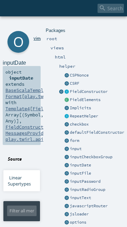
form (74, 140)
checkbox (79, 124)
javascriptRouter (89, 206)
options (78, 222)
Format (13, 96)
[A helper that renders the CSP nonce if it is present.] (66, 75)
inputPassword (85, 181)
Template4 (17, 109)
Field (39, 109)
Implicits (80, 108)
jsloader (79, 214)
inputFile (80, 173)
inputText (80, 197)
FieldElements (85, 99)
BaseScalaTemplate (28, 90)
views (39, 38)
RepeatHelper (84, 116)
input (76, 148)
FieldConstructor (89, 91)
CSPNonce (79, 75)
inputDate (80, 165)
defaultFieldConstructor (97, 132)
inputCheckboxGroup (91, 157)
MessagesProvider (27, 133)
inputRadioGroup (87, 189)
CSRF (74, 83)
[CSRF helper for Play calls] (66, 83)
